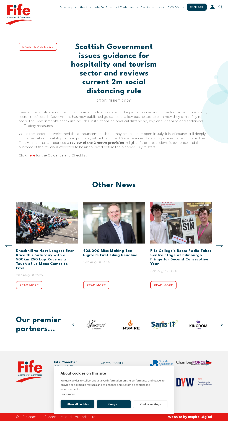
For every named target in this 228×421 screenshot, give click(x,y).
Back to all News (37, 46)
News (160, 7)
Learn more (68, 394)
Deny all (113, 404)
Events (145, 7)
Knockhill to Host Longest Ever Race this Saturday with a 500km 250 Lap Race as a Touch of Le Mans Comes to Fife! (45, 259)
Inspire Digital (200, 417)
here (31, 155)
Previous (8, 245)
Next (219, 245)
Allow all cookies (77, 404)
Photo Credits (112, 363)
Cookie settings (150, 404)
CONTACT (197, 7)
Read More (29, 285)
